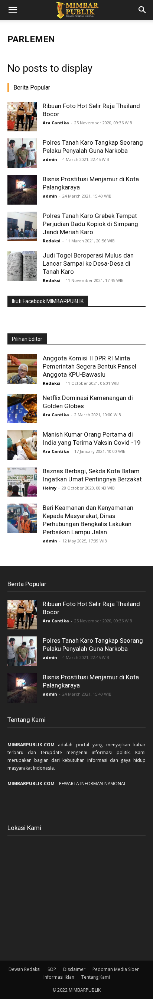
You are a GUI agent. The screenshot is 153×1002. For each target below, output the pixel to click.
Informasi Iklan (58, 977)
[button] (13, 10)
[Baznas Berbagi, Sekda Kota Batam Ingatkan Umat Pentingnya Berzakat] (22, 482)
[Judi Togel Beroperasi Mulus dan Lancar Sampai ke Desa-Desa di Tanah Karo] (22, 266)
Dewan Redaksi (24, 969)
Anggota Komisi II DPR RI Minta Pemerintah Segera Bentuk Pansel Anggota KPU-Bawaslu (89, 366)
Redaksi (52, 240)
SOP (52, 969)
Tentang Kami (95, 977)
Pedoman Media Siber (115, 969)
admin (50, 159)
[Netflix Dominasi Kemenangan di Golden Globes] (22, 408)
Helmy (49, 488)
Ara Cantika (56, 122)
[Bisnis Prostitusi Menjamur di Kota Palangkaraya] (22, 190)
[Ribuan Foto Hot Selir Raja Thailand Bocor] (22, 116)
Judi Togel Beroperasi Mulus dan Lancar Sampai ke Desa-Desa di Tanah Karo (88, 263)
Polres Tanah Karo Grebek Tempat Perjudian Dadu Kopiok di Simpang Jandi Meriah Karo (90, 224)
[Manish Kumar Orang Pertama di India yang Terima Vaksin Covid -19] (22, 445)
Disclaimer (74, 969)
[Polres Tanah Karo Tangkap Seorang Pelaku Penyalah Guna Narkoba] (22, 153)
